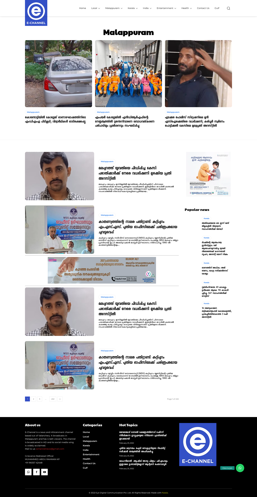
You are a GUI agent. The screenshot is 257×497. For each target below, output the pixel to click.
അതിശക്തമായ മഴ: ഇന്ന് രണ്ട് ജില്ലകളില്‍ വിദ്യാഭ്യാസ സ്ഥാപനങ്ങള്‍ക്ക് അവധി (215, 226)
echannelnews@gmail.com (50, 449)
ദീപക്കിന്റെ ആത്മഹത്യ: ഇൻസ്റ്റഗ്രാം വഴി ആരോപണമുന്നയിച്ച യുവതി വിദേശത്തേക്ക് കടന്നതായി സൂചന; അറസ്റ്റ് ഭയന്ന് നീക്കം (215, 248)
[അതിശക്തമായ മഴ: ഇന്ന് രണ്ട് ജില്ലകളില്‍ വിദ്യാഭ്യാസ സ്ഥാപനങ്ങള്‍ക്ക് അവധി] (192, 223)
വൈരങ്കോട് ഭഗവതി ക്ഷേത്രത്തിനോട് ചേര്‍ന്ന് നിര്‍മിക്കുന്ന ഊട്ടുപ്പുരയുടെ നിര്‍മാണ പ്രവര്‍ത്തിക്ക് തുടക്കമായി (143, 436)
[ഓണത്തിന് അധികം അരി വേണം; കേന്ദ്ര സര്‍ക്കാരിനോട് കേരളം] (192, 268)
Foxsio (165, 493)
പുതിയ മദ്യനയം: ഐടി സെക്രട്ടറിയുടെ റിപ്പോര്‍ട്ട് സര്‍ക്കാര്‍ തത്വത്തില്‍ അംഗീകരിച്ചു (142, 450)
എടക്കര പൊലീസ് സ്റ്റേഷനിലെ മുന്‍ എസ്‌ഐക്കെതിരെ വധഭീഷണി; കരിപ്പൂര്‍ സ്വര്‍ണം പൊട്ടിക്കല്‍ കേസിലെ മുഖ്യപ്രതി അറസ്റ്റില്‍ (194, 122)
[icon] (28, 479)
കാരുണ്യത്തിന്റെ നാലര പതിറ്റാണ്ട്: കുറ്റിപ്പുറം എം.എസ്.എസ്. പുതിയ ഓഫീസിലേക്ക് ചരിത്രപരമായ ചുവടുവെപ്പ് (138, 227)
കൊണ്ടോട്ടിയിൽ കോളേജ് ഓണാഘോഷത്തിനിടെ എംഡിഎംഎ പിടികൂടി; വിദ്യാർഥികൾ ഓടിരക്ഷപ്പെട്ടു (55, 120)
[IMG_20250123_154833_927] (102, 282)
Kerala (206, 218)
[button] (228, 8)
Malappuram (33, 112)
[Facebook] (36, 472)
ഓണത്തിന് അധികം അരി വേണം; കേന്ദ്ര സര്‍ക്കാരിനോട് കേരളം (215, 270)
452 (52, 399)
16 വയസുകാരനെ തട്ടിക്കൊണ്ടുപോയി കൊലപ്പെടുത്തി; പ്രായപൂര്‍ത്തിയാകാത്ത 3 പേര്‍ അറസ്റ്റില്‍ (216, 313)
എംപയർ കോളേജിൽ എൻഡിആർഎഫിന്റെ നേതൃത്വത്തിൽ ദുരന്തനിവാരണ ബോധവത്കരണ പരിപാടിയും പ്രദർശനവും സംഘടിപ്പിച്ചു (124, 122)
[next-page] (59, 399)
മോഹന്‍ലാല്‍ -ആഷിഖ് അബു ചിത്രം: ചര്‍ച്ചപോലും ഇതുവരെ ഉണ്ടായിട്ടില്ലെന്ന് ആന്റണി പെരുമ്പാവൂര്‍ (143, 463)
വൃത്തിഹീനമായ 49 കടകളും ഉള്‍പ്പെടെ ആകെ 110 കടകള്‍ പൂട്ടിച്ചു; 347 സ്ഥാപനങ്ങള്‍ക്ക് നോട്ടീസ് (215, 292)
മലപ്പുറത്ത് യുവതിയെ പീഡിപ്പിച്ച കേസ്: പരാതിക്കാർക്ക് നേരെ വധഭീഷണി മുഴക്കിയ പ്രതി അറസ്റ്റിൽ (135, 174)
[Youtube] (44, 472)
